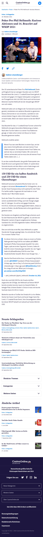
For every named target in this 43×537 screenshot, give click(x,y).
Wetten (4, 330)
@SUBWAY (13, 261)
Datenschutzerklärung (10, 518)
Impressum (6, 526)
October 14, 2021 (35, 275)
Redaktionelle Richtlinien (11, 522)
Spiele (25, 328)
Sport (37, 328)
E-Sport (4, 355)
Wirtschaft (9, 330)
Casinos (4, 328)
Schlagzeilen (10, 14)
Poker (11, 10)
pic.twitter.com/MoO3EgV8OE (15, 271)
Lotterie (17, 328)
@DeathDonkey (31, 266)
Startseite (5, 10)
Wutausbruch (20, 186)
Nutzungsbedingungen (10, 514)
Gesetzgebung (10, 328)
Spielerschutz (31, 328)
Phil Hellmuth (30, 89)
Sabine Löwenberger (11, 32)
